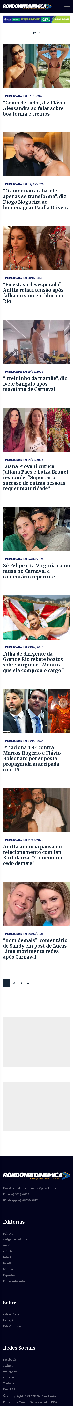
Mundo (8, 1269)
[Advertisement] (36, 1042)
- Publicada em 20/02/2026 (23, 933)
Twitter (8, 1365)
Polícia (7, 1251)
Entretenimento (14, 1281)
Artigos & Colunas (15, 1239)
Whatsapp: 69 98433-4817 (20, 1200)
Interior (8, 1257)
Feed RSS (9, 1389)
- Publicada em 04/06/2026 (23, 96)
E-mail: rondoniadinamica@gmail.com (29, 1188)
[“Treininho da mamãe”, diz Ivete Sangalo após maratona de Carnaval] (36, 342)
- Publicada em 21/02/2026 (23, 840)
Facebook (9, 1359)
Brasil (7, 1263)
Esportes (9, 1275)
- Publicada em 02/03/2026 (23, 184)
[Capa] (36, 1175)
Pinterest (9, 1377)
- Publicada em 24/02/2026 (23, 559)
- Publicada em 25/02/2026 (23, 371)
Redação (9, 1320)
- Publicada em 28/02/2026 (23, 278)
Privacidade (11, 1314)
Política (8, 1233)
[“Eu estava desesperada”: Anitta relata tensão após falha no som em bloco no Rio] (36, 248)
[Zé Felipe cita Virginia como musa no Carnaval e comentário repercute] (36, 529)
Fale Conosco (12, 1326)
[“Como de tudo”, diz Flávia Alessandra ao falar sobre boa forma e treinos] (36, 66)
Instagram (10, 1371)
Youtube (8, 1383)
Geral (6, 1245)
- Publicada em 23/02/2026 (23, 647)
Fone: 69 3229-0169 (16, 1194)
